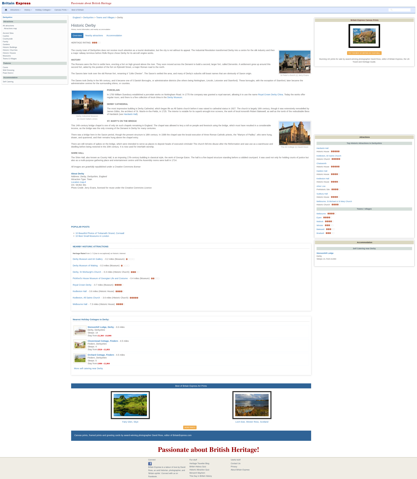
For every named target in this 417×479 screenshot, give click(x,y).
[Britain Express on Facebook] (150, 463)
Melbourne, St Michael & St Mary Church (334, 201)
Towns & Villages (10, 59)
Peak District (8, 73)
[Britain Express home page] (35, 3)
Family (5, 42)
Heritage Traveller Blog (199, 463)
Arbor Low (321, 186)
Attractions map (10, 28)
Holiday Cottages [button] (42, 10)
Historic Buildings (10, 47)
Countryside (8, 39)
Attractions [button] (15, 10)
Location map (77, 182)
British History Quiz (197, 466)
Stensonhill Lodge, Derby (101, 327)
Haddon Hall (322, 171)
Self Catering (8, 82)
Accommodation (114, 35)
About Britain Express (240, 469)
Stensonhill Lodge (325, 253)
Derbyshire (7, 17)
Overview (77, 35)
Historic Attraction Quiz (199, 469)
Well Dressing (8, 70)
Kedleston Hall (80, 291)
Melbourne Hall (80, 304)
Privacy (234, 466)
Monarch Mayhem (197, 472)
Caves (5, 67)
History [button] (27, 10)
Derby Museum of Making (85, 265)
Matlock (320, 221)
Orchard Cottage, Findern (101, 355)
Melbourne (321, 214)
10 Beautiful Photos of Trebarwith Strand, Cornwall (99, 233)
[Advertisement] (191, 208)
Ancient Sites (8, 33)
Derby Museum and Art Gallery (88, 259)
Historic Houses (9, 53)
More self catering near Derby (88, 368)
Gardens (6, 44)
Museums (7, 56)
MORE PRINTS (190, 427)
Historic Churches (10, 50)
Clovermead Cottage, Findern (103, 341)
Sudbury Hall (322, 194)
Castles (6, 36)
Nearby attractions (94, 35)
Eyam (319, 217)
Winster (320, 225)
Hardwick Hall (130, 114)
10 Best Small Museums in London (92, 236)
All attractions (8, 26)
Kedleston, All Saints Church (86, 297)
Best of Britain (78, 10)
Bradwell (320, 233)
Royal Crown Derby (82, 285)
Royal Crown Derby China (270, 94)
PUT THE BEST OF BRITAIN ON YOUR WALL (364, 53)
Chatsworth (321, 163)
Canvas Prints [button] (61, 10)
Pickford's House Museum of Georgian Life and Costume (100, 278)
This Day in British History (200, 475)
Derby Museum (174, 97)
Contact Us (235, 463)
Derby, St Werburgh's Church (87, 272)
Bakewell (320, 229)
